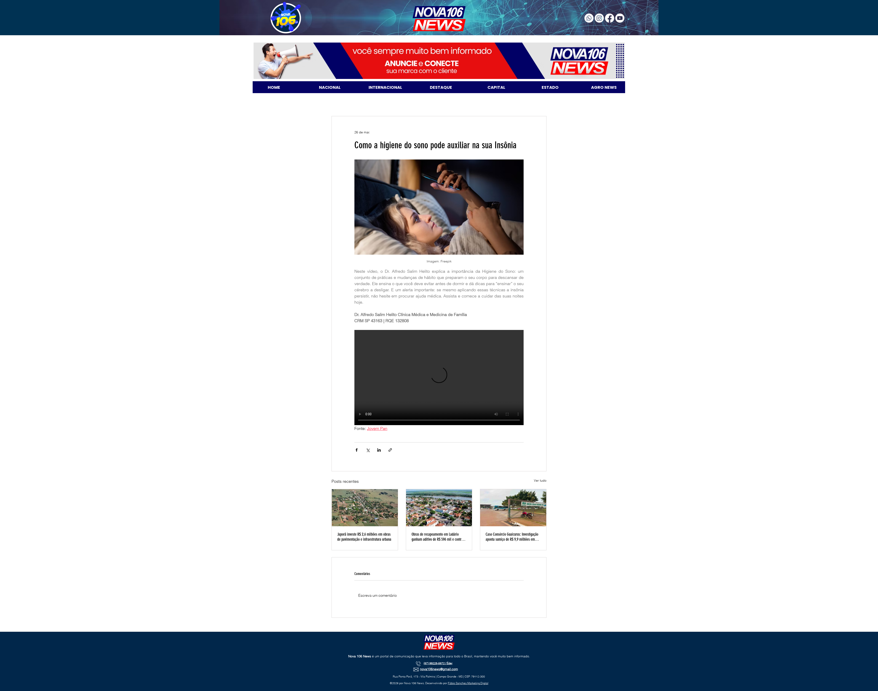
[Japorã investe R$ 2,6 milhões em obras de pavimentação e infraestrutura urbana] (365, 507)
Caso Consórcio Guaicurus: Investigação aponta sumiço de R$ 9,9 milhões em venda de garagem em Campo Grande (512, 537)
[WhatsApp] (589, 18)
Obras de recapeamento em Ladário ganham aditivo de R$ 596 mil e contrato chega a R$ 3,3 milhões (439, 537)
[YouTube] (619, 18)
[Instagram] (599, 18)
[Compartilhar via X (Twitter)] (368, 450)
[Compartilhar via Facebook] (356, 450)
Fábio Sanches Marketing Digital (468, 683)
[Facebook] (609, 18)
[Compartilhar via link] (390, 450)
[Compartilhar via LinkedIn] (379, 450)
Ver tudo (540, 480)
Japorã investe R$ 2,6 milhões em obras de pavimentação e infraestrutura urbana (364, 537)
